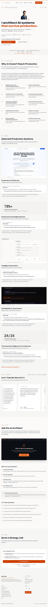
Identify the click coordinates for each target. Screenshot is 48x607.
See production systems (5, 44)
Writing (30, 2)
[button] (24, 505)
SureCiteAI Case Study (5, 594)
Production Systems (29, 579)
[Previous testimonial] (2, 397)
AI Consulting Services (5, 592)
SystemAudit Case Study (6, 596)
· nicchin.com (6, 2)
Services (25, 2)
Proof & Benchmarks (5, 591)
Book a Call (38, 2)
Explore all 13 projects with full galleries (10, 367)
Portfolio (3, 589)
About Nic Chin (4, 587)
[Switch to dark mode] (44, 2)
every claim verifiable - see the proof (23, 53)
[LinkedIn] (29, 588)
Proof (21, 2)
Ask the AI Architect (29, 581)
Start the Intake (24, 561)
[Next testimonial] (45, 397)
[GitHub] (26, 588)
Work (17, 2)
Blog (2, 597)
